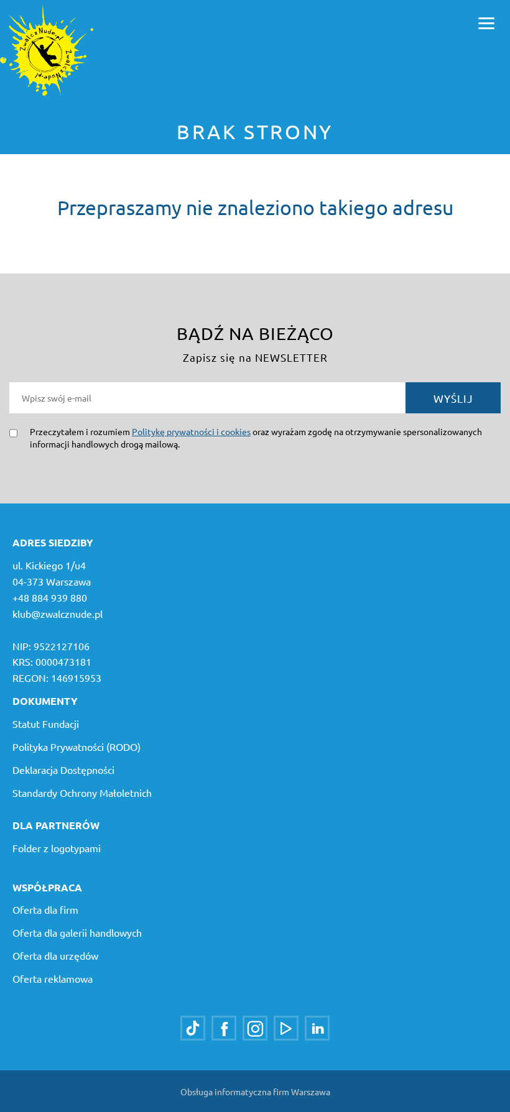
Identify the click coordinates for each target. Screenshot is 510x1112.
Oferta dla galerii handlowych (77, 932)
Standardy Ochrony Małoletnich (82, 792)
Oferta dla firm (45, 909)
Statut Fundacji (45, 723)
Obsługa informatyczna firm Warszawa (255, 1091)
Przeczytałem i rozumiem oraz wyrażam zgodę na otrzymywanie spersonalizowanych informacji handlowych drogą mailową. (256, 437)
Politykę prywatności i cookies (191, 431)
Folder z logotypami (56, 848)
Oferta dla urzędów (55, 955)
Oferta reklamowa (52, 978)
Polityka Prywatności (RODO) (76, 746)
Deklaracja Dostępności (63, 769)
